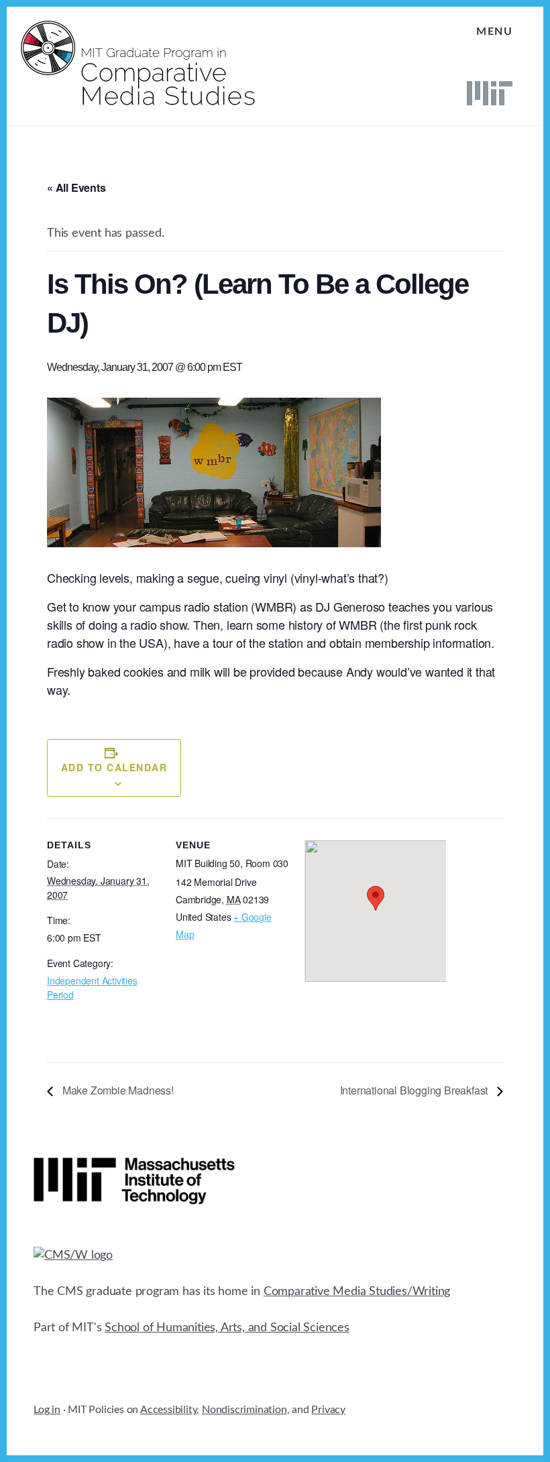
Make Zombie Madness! (117, 1090)
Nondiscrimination (244, 1409)
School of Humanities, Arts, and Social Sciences (227, 1328)
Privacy (328, 1409)
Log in (47, 1409)
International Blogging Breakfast (415, 1090)
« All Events (76, 187)
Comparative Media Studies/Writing (357, 1292)
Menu (494, 31)
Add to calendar (114, 767)
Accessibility (168, 1409)
